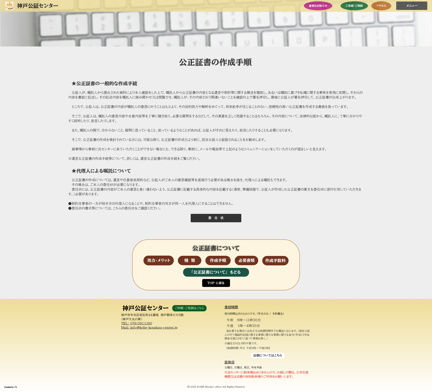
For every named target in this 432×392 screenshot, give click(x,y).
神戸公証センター (145, 308)
